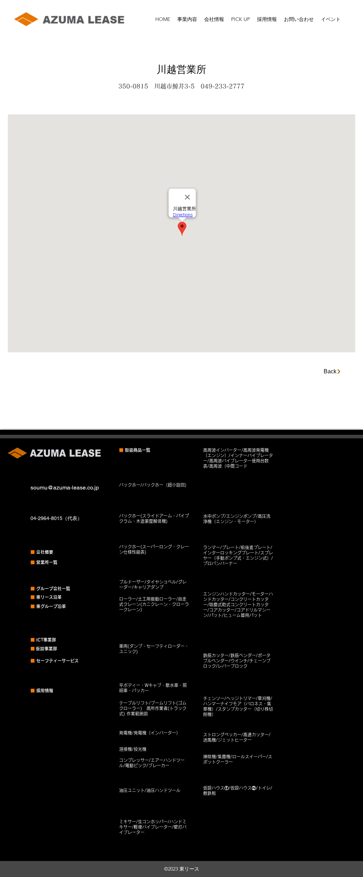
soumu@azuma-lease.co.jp (64, 487)
